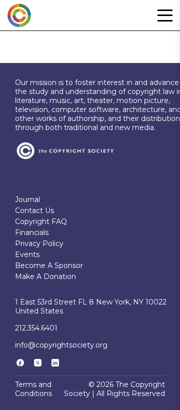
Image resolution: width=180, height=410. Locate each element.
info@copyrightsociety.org (61, 345)
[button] (165, 16)
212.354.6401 (36, 328)
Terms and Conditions (33, 389)
